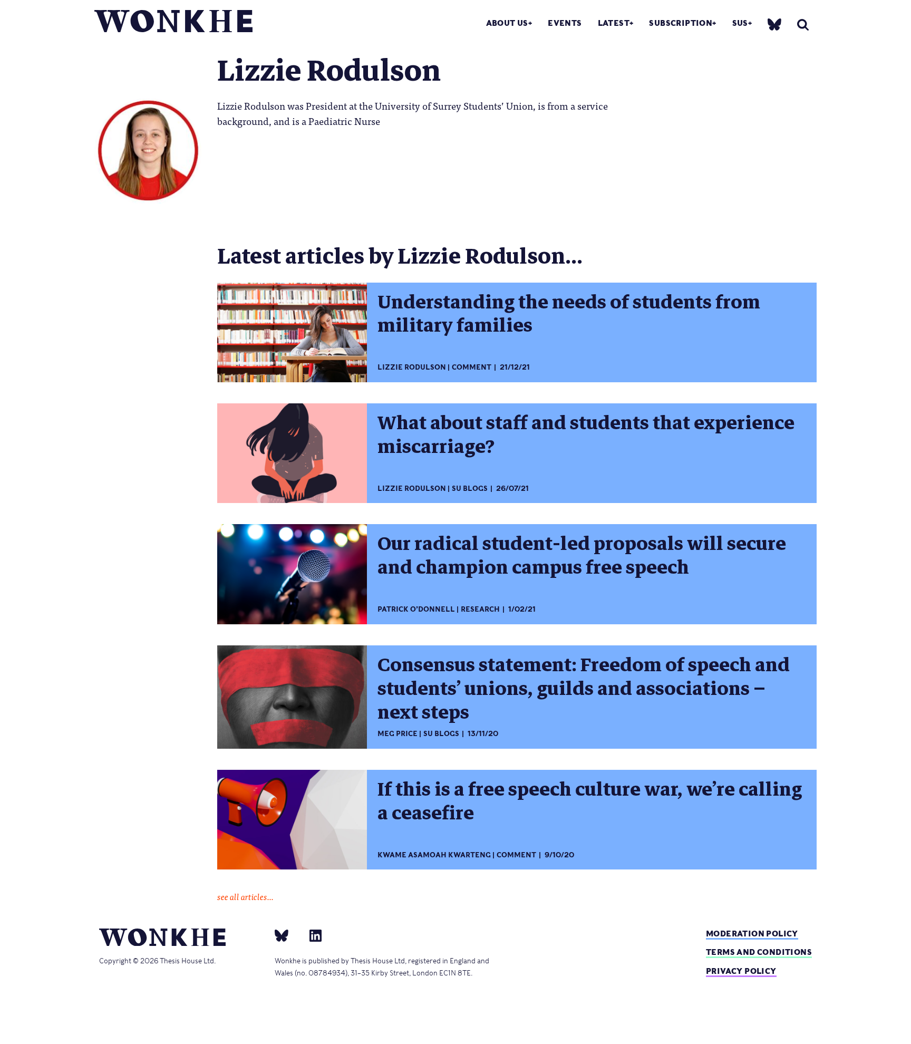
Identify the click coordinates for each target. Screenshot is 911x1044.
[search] (803, 24)
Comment (471, 367)
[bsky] (774, 24)
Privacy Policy (741, 970)
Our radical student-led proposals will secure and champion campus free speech (581, 555)
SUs (740, 22)
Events (565, 22)
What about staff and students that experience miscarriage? (585, 434)
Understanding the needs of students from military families (568, 314)
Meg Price (397, 734)
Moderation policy (752, 933)
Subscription (680, 22)
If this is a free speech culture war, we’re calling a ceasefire (589, 801)
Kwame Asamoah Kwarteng (434, 855)
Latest (613, 22)
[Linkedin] (311, 935)
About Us (507, 22)
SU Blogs (470, 488)
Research (480, 609)
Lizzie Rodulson (411, 367)
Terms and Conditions (759, 952)
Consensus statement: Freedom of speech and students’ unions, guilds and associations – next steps (583, 688)
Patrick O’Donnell (416, 609)
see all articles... (245, 896)
